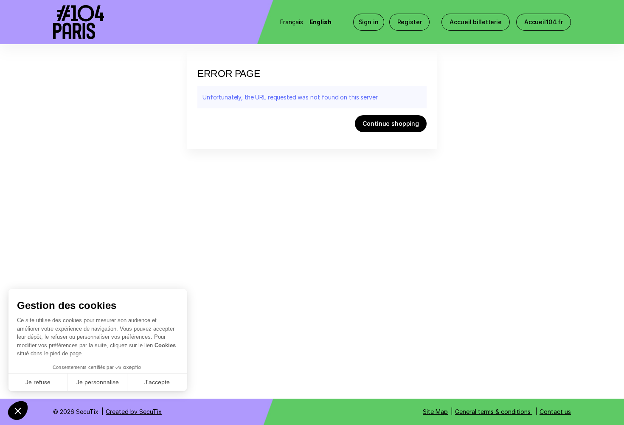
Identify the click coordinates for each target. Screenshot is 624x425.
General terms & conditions (493, 411)
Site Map (435, 411)
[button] (475, 22)
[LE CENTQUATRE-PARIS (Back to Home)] (138, 22)
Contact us (555, 411)
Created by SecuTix (134, 411)
